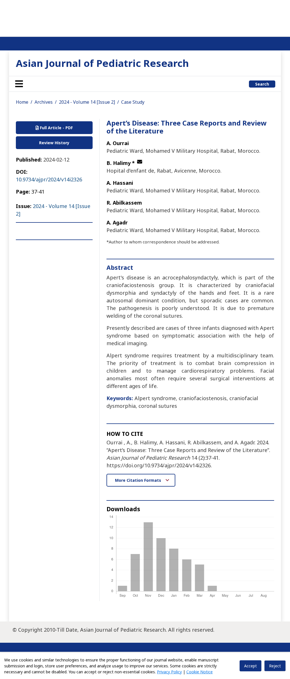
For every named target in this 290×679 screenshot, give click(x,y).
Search (262, 84)
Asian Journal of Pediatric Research (102, 63)
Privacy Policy (169, 671)
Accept (250, 666)
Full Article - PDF (56, 127)
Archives (44, 102)
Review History (54, 142)
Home (22, 102)
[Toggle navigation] (19, 83)
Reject (275, 666)
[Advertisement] (145, 17)
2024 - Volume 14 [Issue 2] (87, 102)
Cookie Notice (199, 671)
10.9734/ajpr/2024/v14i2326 (49, 179)
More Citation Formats (138, 480)
